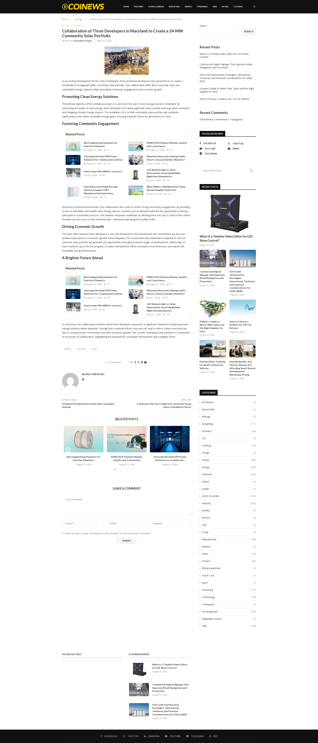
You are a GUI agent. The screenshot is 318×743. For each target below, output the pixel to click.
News (229, 553)
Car (229, 438)
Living (229, 532)
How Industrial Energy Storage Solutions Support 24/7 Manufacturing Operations (101, 190)
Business (229, 431)
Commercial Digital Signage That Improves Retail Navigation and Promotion (226, 66)
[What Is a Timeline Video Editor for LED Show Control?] (228, 213)
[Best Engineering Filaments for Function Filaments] (73, 146)
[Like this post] (131, 362)
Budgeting (174, 6)
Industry (229, 503)
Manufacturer (229, 539)
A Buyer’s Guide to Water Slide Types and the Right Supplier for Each (212, 326)
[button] (68, 450)
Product (229, 561)
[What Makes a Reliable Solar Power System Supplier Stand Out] (135, 190)
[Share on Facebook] (135, 362)
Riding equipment (229, 568)
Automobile (229, 409)
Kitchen (229, 517)
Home (126, 6)
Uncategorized (229, 611)
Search (203, 25)
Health (229, 488)
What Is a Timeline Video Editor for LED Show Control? (226, 238)
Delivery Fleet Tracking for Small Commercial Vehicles (212, 364)
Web (215, 6)
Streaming (202, 6)
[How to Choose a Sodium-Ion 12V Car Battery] (242, 308)
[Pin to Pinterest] (142, 362)
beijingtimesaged (82, 40)
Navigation (237, 119)
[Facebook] (237, 20)
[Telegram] (252, 20)
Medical (229, 546)
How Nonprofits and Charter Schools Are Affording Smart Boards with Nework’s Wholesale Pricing (242, 368)
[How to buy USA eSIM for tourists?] (73, 173)
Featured (138, 6)
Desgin (229, 452)
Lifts (229, 525)
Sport (229, 582)
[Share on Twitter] (138, 362)
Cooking (238, 6)
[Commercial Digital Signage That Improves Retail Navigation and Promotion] (213, 258)
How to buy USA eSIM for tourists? (103, 171)
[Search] (254, 6)
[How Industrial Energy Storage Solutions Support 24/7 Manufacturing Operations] (73, 192)
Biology (229, 416)
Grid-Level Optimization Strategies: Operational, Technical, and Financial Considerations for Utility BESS (226, 78)
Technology (229, 597)
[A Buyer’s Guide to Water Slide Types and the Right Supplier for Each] (213, 308)
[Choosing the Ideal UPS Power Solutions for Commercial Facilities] (73, 160)
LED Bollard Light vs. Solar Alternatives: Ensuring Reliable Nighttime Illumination (163, 173)
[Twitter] (241, 20)
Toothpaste (229, 604)
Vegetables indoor (229, 618)
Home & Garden (156, 6)
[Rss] (255, 20)
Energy (188, 6)
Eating (225, 6)
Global (229, 481)
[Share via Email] (145, 362)
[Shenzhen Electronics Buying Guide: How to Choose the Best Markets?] (135, 160)
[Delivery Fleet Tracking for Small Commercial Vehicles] (213, 349)
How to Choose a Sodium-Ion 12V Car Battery (224, 98)
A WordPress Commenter (213, 119)
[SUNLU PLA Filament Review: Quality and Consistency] (135, 146)
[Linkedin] (244, 20)
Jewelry (229, 510)
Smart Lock (229, 575)
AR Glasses (229, 402)
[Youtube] (248, 20)
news (94, 349)
